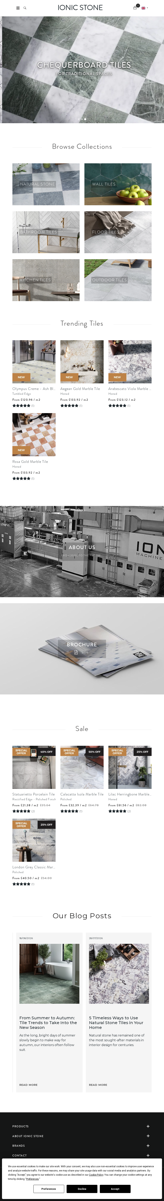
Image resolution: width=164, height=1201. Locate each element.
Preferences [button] (32, 1179)
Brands (18, 1146)
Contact (19, 1155)
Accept (115, 1189)
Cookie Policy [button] (96, 1174)
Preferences (48, 1189)
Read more (26, 1085)
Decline (82, 1189)
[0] (135, 8)
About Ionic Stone (28, 1136)
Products (20, 1126)
